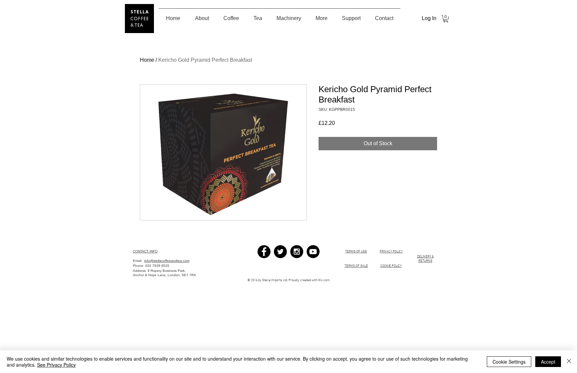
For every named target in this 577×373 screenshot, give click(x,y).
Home (147, 60)
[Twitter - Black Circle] (280, 251)
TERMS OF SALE (356, 266)
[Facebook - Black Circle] (263, 251)
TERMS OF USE (356, 251)
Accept (548, 361)
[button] (445, 18)
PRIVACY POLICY (391, 251)
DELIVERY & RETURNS (425, 258)
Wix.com (324, 280)
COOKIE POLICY (391, 266)
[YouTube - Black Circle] (313, 251)
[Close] (569, 362)
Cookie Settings (509, 361)
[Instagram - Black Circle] (296, 251)
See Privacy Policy (56, 364)
